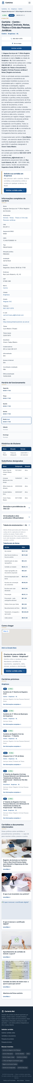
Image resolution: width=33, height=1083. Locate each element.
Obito (28, 1053)
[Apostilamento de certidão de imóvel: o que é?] (16, 940)
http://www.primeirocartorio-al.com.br (16, 322)
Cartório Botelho (19, 1053)
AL (9, 9)
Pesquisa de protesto (8, 1039)
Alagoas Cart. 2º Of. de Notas (13, 756)
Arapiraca (14, 9)
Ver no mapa (17, 43)
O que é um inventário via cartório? (16, 894)
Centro (20, 9)
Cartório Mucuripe (22, 1067)
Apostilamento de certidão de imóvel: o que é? (14, 953)
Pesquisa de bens (7, 1042)
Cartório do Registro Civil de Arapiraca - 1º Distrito (13, 735)
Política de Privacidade (9, 1080)
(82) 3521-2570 (17, 38)
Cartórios (4, 9)
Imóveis (11, 15)
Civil (5, 688)
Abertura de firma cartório (13, 993)
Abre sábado (20, 1080)
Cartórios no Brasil (22, 1057)
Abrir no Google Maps (9, 648)
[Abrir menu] (29, 3)
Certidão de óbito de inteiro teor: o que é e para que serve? (16, 982)
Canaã (5, 810)
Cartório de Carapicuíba (9, 1067)
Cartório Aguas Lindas (8, 1057)
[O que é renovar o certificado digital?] (16, 910)
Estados (27, 1080)
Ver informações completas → (12, 704)
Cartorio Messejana (8, 1053)
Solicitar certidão (16, 48)
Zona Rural (6, 784)
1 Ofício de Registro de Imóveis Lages (13, 1060)
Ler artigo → (6, 869)
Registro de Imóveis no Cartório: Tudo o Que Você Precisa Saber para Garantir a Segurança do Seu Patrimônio (15, 863)
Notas (12, 218)
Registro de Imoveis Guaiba (10, 1064)
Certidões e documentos (9, 1036)
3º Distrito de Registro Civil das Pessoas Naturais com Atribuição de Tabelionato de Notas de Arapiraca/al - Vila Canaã (16, 805)
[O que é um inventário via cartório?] (16, 882)
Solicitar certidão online (14, 190)
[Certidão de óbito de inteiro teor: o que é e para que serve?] (16, 970)
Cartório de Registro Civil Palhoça (11, 1050)
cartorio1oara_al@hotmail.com (13, 315)
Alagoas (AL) (7, 301)
